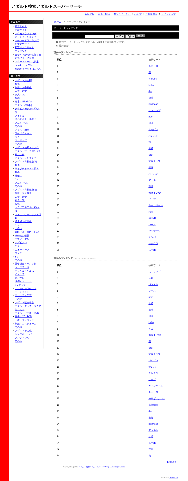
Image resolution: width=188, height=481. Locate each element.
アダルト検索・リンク (27, 147)
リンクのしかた (122, 14)
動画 (17, 172)
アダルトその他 (23, 330)
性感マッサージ (23, 281)
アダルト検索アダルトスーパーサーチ (46, 6)
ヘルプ (138, 14)
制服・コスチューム (25, 323)
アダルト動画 (22, 129)
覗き (17, 136)
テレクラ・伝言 (23, 295)
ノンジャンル (22, 337)
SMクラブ (20, 285)
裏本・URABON (23, 101)
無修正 (18, 84)
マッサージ (154, 230)
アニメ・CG (21, 122)
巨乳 (151, 97)
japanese (153, 104)
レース (152, 224)
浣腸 (151, 449)
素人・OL (20, 94)
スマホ (152, 249)
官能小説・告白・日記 (27, 232)
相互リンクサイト (24, 47)
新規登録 (89, 14)
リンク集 (19, 154)
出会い (18, 228)
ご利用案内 (151, 14)
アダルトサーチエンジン (28, 151)
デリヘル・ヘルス (24, 270)
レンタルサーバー (24, 334)
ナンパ (152, 237)
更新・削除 (104, 14)
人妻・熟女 (21, 91)
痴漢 (151, 167)
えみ (151, 328)
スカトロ (153, 66)
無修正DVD (155, 192)
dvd (150, 91)
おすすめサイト (23, 44)
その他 (18, 126)
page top (171, 461)
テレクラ (153, 243)
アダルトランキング (25, 158)
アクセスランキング (25, 33)
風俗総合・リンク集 (25, 263)
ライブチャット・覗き (27, 168)
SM (17, 179)
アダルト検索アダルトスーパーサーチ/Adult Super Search (102, 467)
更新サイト (21, 29)
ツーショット (22, 292)
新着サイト (21, 26)
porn (151, 116)
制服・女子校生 (23, 87)
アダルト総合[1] (23, 80)
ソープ (152, 199)
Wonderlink (173, 477)
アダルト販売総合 (24, 302)
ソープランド (22, 267)
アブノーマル (22, 239)
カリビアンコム (157, 398)
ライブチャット (23, 133)
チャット (19, 225)
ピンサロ (19, 277)
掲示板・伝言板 (23, 221)
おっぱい (153, 129)
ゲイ (17, 246)
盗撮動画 (153, 404)
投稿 (17, 98)
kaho (151, 85)
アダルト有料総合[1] (26, 161)
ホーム (57, 21)
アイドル (19, 115)
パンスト (153, 135)
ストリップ (154, 110)
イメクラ (19, 274)
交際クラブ (154, 161)
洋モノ (18, 175)
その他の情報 (22, 235)
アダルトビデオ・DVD (27, 313)
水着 (151, 211)
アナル (152, 180)
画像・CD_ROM (23, 316)
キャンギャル (156, 205)
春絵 (151, 148)
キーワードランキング (27, 40)
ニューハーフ (22, 249)
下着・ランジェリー (25, 320)
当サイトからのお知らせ (28, 54)
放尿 (151, 154)
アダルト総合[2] (23, 105)
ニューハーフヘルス (25, 288)
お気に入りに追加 (24, 58)
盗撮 (151, 186)
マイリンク (21, 51)
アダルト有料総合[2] (26, 189)
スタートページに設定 (27, 61)
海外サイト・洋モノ (25, 119)
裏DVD (152, 218)
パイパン (153, 173)
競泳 (151, 123)
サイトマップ (168, 14)
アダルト (153, 78)
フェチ (18, 253)
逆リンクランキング (25, 37)
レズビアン (21, 242)
